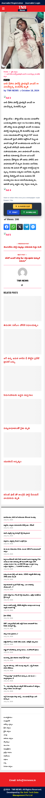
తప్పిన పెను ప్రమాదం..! (11, 633)
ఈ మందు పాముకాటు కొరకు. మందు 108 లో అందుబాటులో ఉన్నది (22, 550)
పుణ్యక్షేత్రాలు (7, 748)
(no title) (7, 615)
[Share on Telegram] (26, 227)
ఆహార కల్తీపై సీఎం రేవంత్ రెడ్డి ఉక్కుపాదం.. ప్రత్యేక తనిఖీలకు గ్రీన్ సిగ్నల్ (22, 596)
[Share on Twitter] (20, 227)
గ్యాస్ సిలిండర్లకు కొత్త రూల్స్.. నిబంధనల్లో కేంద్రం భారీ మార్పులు (20, 697)
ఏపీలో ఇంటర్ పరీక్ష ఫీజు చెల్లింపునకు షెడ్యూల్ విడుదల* (22, 259)
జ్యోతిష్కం (7, 741)
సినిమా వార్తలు (8, 766)
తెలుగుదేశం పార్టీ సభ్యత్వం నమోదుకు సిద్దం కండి (22, 247)
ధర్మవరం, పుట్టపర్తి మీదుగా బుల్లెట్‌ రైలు (15, 541)
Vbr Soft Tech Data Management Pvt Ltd (25, 794)
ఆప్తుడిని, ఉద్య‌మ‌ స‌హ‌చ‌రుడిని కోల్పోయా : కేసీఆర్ (19, 525)
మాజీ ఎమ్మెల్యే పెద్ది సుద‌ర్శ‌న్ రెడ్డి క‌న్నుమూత (17, 533)
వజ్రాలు (6, 759)
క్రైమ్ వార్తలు (6, 80)
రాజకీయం (7, 755)
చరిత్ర (5, 734)
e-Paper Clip (24, 206)
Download (31, 212)
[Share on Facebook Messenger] (33, 227)
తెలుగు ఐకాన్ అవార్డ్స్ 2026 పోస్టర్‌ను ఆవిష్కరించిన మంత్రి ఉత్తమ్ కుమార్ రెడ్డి (22, 606)
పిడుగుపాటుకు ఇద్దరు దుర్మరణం (18, 394)
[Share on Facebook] (7, 227)
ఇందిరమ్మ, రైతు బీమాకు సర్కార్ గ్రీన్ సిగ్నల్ (16, 657)
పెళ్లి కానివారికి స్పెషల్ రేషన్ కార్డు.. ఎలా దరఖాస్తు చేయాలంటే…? (19, 586)
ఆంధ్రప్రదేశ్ (7, 720)
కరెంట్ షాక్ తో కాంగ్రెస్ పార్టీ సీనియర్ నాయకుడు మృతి (21, 496)
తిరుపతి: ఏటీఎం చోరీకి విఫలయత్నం (21, 325)
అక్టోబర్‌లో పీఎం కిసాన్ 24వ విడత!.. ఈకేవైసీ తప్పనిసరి (21, 641)
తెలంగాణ (6, 745)
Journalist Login (32, 3)
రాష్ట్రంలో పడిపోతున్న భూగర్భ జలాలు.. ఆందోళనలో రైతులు (21, 649)
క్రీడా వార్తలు (7, 727)
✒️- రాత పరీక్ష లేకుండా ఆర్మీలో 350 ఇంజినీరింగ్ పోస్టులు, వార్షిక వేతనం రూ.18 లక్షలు (22, 687)
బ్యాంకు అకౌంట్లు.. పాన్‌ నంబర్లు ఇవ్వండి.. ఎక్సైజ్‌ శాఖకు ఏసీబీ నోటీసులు (21, 666)
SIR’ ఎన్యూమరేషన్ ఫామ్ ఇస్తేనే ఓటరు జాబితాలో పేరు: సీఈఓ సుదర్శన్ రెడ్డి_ (21, 624)
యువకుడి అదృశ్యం (12, 461)
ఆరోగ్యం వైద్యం (8, 724)
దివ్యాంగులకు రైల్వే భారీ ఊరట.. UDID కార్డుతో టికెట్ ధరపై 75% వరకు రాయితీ (22, 575)
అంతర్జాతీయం (8, 717)
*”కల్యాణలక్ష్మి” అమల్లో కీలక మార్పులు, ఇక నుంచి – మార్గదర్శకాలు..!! (20, 677)
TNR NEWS (13, 90)
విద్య (5, 762)
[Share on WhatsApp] (13, 227)
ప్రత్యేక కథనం (8, 752)
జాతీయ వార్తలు (8, 738)
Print (15, 212)
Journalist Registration (12, 3)
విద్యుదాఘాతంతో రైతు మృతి (17, 428)
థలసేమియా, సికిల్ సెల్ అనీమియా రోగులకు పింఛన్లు (20, 517)
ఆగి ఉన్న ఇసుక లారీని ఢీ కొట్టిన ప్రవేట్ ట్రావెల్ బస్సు (21, 360)
